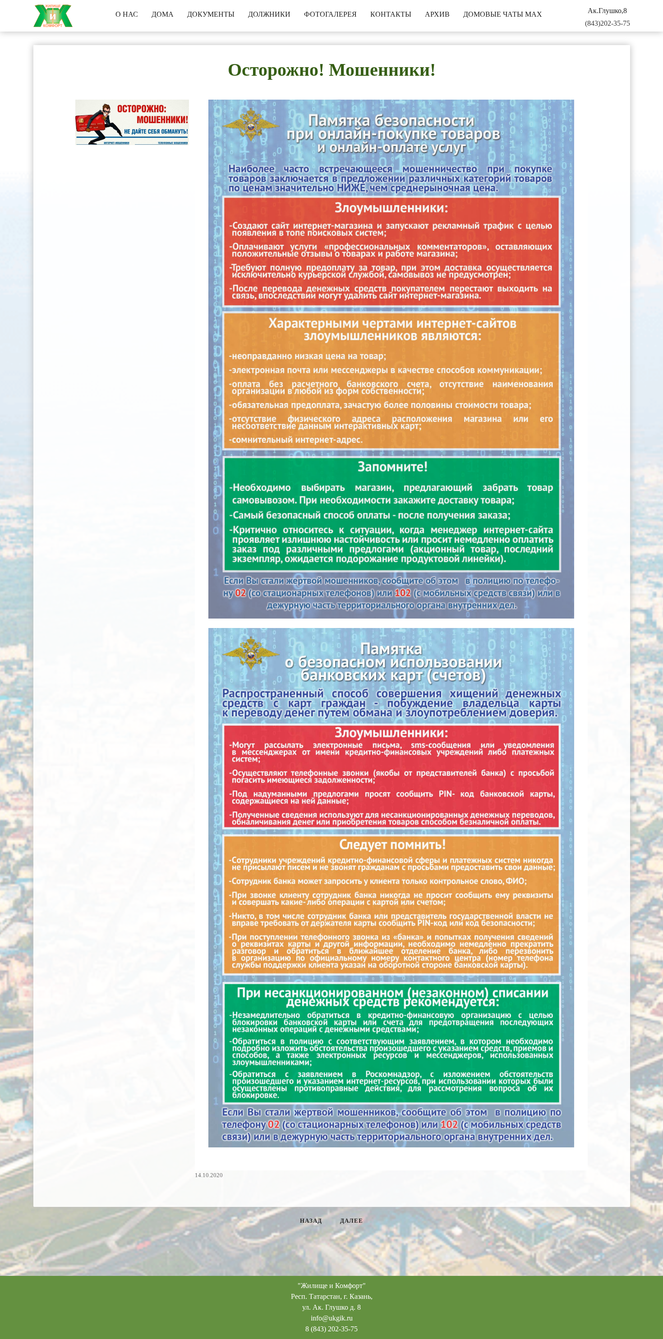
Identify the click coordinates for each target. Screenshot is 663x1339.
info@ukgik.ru (332, 1318)
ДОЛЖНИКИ (269, 14)
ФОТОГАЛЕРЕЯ (330, 14)
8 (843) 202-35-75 (331, 1329)
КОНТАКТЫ (390, 14)
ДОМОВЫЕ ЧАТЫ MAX (502, 14)
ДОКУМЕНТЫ (211, 14)
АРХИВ (437, 14)
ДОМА (163, 14)
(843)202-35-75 (607, 23)
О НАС (126, 14)
